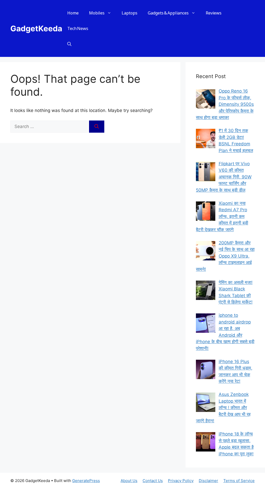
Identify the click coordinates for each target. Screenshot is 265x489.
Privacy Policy (181, 480)
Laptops (129, 13)
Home (73, 13)
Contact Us (153, 480)
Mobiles (97, 13)
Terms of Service (239, 480)
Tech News (77, 28)
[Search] (96, 127)
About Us (129, 480)
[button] (69, 44)
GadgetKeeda (36, 28)
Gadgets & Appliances (168, 13)
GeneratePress (86, 480)
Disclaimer (208, 480)
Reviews (214, 13)
